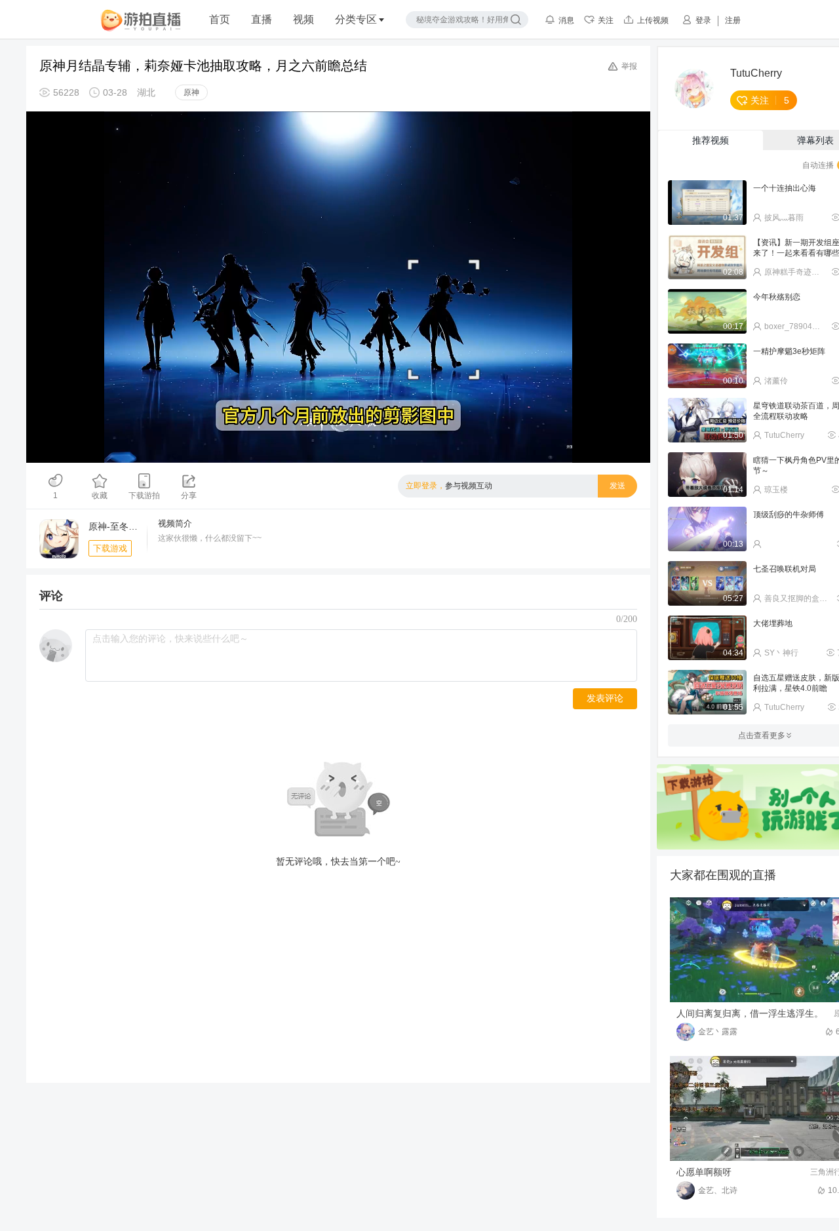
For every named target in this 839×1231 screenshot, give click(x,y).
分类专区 (356, 19)
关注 (606, 20)
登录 (703, 20)
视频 (303, 19)
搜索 (516, 19)
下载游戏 (110, 548)
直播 (261, 19)
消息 (566, 20)
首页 (219, 19)
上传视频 (653, 20)
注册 (733, 20)
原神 (191, 92)
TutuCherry (756, 73)
